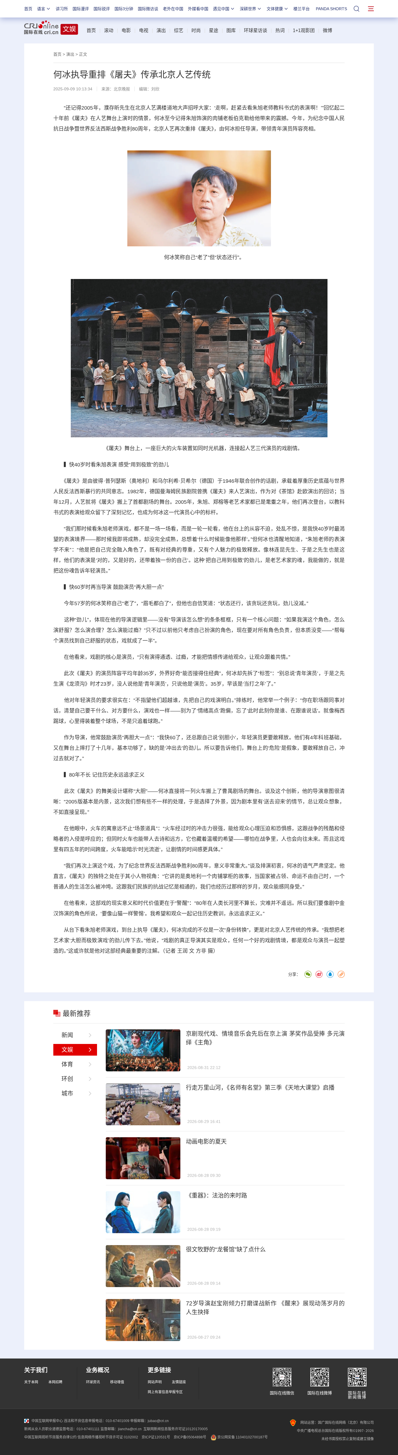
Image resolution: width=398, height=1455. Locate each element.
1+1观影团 (304, 30)
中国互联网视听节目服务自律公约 (50, 1437)
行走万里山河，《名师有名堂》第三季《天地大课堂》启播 (260, 1087)
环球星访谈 (255, 30)
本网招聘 (55, 1382)
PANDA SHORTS (331, 8)
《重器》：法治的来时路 (216, 1195)
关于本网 (31, 1382)
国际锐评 (102, 8)
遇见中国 (221, 8)
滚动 (108, 30)
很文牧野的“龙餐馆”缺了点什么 (226, 1249)
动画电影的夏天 (206, 1141)
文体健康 (275, 8)
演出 (161, 30)
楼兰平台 (301, 8)
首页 (28, 8)
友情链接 (179, 1382)
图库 (231, 30)
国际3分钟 (124, 8)
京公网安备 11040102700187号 (242, 1437)
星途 (213, 30)
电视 (143, 30)
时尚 (196, 30)
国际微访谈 (148, 8)
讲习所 (62, 8)
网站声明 (155, 1382)
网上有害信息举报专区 (165, 1392)
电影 (126, 30)
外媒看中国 (198, 8)
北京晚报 (122, 89)
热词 (280, 30)
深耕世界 (248, 8)
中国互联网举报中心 (47, 1421)
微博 (327, 30)
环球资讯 (93, 1382)
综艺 (178, 30)
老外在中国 (173, 8)
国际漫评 (81, 8)
